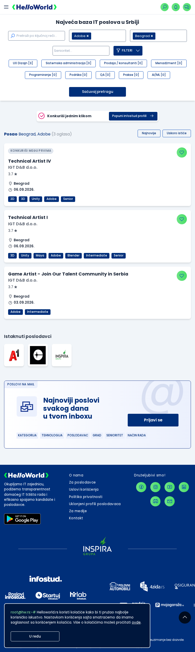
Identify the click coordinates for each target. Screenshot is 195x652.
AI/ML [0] (159, 75)
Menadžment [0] (168, 63)
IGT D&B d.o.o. (22, 167)
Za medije (78, 511)
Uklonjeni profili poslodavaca (95, 504)
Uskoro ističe (177, 133)
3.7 (11, 174)
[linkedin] (184, 487)
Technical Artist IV (29, 161)
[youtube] (170, 487)
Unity (36, 199)
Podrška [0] (78, 75)
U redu (35, 636)
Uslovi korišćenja (84, 489)
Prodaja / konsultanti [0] (123, 63)
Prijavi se (153, 420)
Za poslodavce (82, 482)
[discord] (155, 501)
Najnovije (149, 133)
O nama (76, 475)
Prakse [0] (131, 75)
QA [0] (105, 75)
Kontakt (76, 518)
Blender (73, 255)
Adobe (51, 199)
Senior (68, 199)
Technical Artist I (28, 217)
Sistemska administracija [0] (68, 63)
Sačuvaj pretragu (97, 91)
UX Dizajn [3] (23, 63)
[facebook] (141, 487)
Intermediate (96, 255)
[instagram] (155, 487)
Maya (40, 255)
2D (12, 199)
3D (23, 199)
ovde (136, 622)
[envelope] (170, 501)
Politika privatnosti (86, 496)
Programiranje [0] (43, 75)
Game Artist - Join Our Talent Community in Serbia (68, 274)
